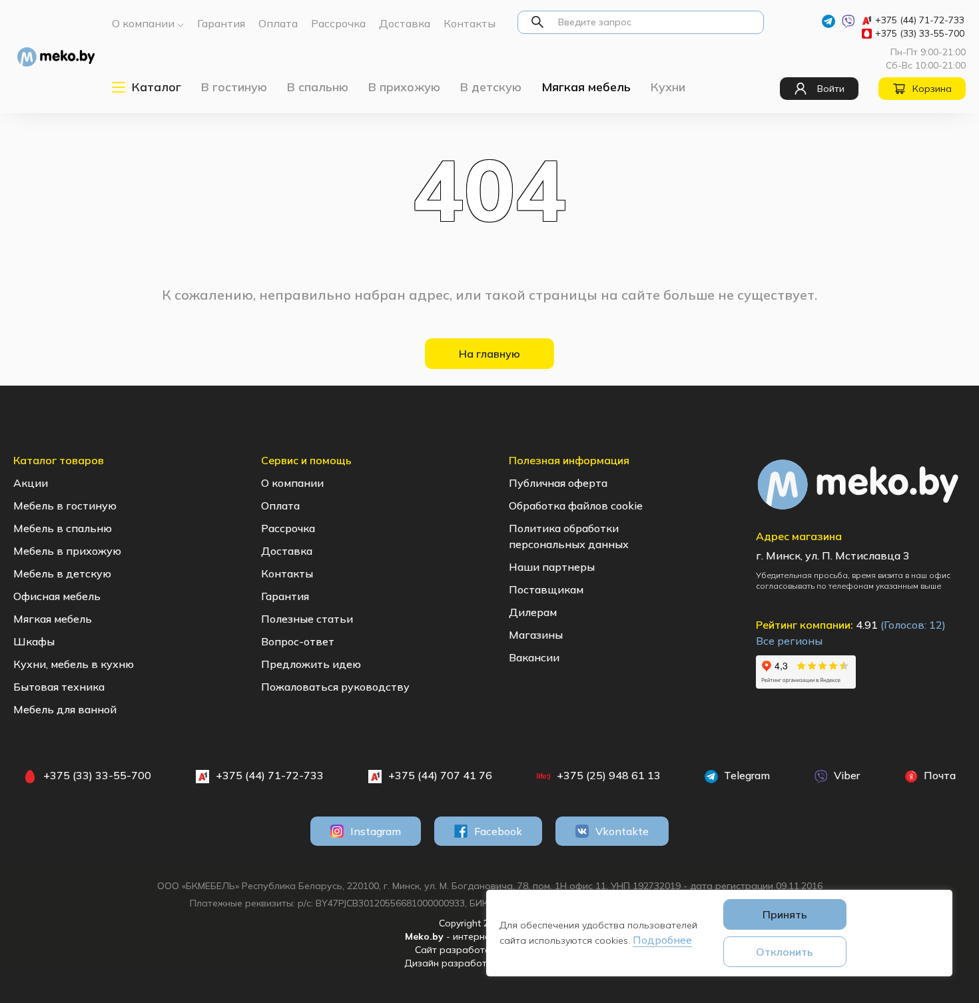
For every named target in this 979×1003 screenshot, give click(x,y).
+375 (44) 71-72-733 (919, 20)
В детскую (490, 87)
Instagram (375, 831)
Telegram (745, 775)
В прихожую (404, 87)
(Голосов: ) (913, 624)
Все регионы (789, 640)
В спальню (317, 87)
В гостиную (234, 87)
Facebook (498, 831)
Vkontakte (622, 831)
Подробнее (662, 939)
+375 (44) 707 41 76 (440, 775)
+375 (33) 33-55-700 (919, 33)
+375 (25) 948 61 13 (609, 775)
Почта (938, 775)
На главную (489, 353)
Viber (845, 775)
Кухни (668, 87)
